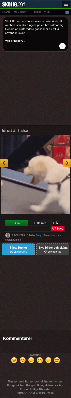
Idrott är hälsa (15, 130)
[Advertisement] (35, 90)
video (47, 12)
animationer (21, 12)
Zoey (38, 235)
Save (60, 228)
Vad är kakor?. (14, 40)
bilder (37, 12)
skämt (6, 12)
